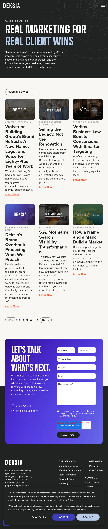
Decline (88, 517)
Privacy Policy (66, 500)
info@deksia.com (27, 410)
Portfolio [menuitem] (93, 466)
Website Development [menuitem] (70, 470)
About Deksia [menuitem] (92, 482)
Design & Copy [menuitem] (66, 479)
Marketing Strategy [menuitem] (68, 466)
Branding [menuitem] (63, 483)
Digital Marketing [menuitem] (67, 474)
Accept (63, 517)
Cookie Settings (39, 517)
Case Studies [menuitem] (96, 470)
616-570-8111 (23, 405)
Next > (46, 320)
